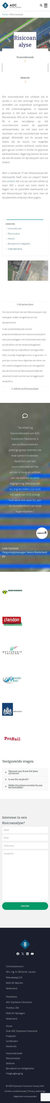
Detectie (25, 77)
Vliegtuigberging (15, 249)
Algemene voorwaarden (25, 1096)
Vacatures (11, 1046)
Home (5, 14)
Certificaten (12, 1041)
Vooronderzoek (25, 57)
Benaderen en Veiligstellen (19, 243)
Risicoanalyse (14, 233)
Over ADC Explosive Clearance (21, 1030)
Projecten (11, 1036)
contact (11, 181)
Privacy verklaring (36, 1091)
